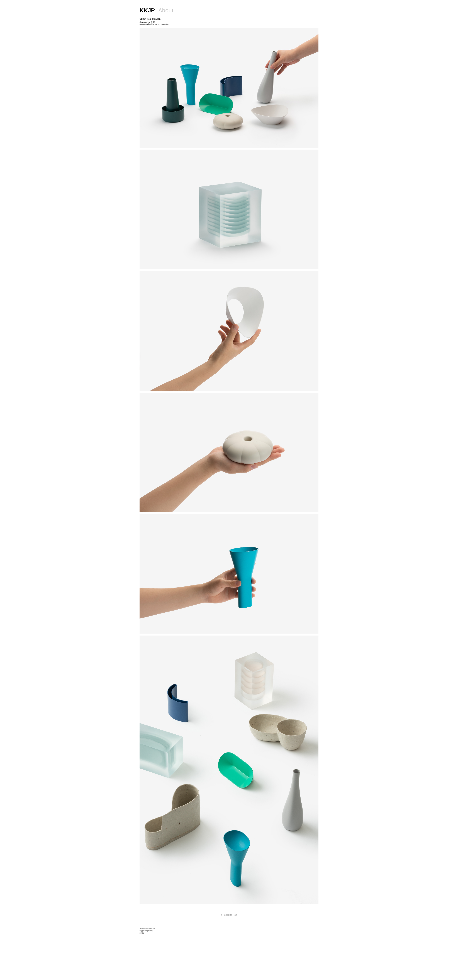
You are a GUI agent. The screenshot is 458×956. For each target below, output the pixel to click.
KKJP (147, 10)
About (165, 10)
